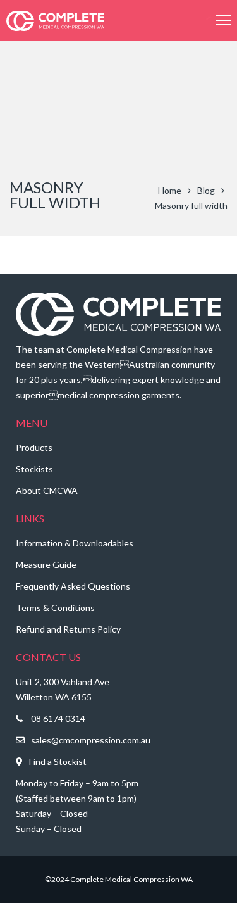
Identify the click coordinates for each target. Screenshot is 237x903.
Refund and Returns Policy (68, 629)
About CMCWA (47, 490)
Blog (206, 190)
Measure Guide (46, 564)
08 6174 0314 (58, 718)
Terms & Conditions (55, 607)
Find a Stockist (58, 761)
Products (34, 447)
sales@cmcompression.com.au (90, 740)
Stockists (34, 469)
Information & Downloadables (74, 543)
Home (169, 190)
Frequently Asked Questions (73, 586)
